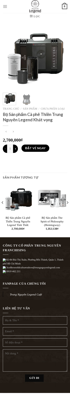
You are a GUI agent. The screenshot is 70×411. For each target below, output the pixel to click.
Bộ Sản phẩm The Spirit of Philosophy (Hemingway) (52, 221)
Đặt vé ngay (35, 148)
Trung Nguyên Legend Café (26, 294)
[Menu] (5, 6)
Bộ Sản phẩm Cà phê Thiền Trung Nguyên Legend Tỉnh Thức (18, 221)
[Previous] (8, 57)
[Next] (61, 57)
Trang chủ (11, 108)
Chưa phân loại (53, 108)
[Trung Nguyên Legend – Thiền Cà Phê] (35, 6)
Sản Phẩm (30, 108)
